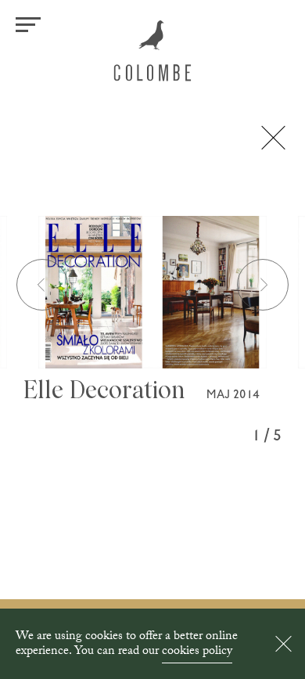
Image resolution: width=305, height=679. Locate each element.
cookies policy (197, 652)
